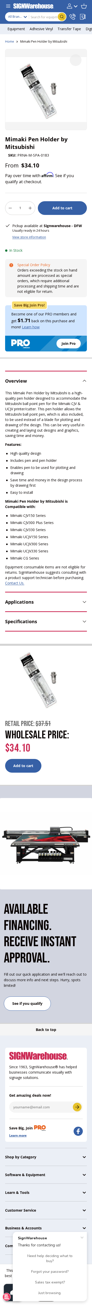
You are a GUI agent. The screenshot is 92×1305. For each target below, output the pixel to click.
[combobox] (35, 16)
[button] (84, 6)
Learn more (18, 1135)
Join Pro (69, 343)
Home (9, 41)
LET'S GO (77, 1107)
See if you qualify (27, 1003)
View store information (29, 237)
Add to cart (62, 208)
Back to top (46, 1029)
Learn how (31, 327)
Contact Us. (14, 583)
